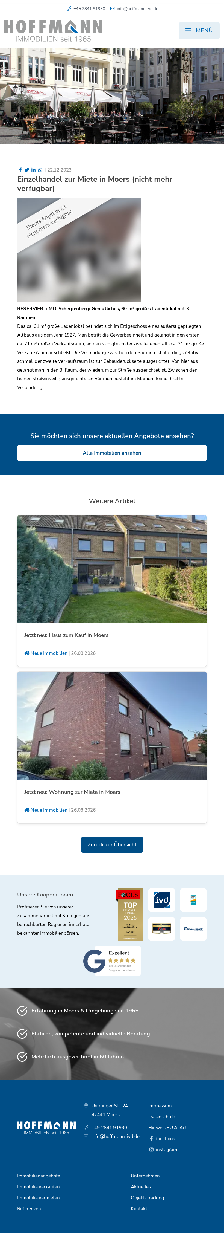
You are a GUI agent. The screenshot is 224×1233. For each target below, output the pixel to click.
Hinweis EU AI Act (167, 1128)
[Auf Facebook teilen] (20, 170)
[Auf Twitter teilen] (27, 170)
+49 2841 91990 (89, 8)
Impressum (160, 1106)
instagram (166, 1150)
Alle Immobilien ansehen (112, 453)
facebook (165, 1139)
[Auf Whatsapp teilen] (40, 170)
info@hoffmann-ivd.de (137, 8)
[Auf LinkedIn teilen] (33, 170)
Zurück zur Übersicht (112, 844)
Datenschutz (161, 1117)
